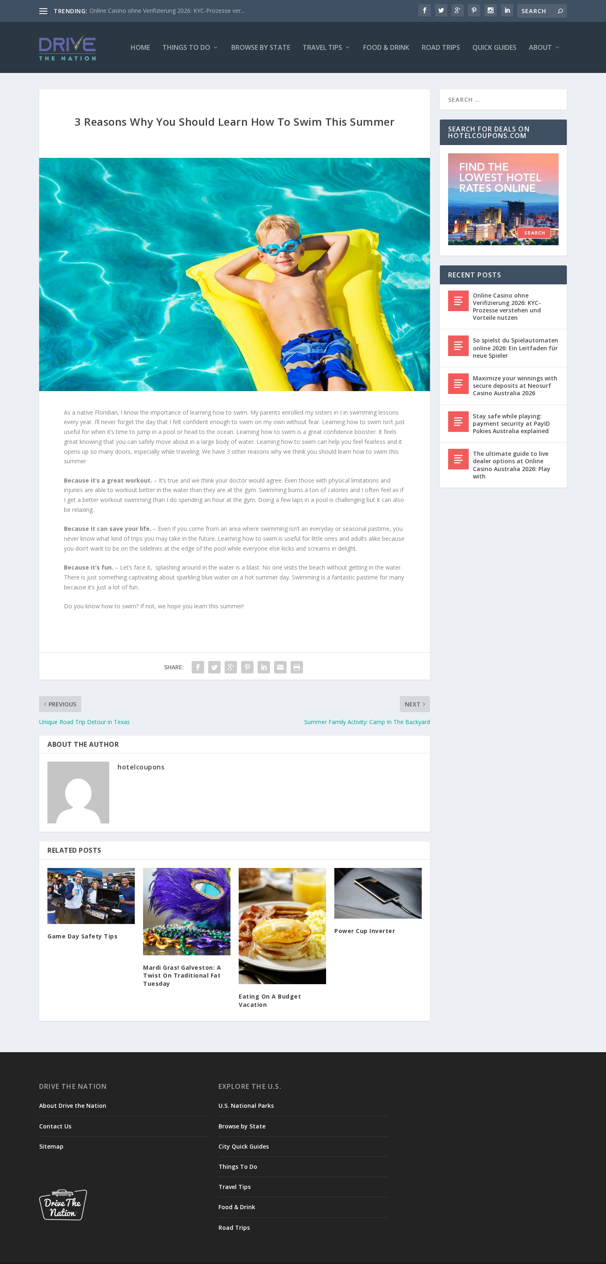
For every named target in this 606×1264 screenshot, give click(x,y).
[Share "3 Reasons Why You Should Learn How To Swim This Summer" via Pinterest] (247, 667)
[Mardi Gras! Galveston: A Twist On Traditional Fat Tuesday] (186, 911)
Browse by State (260, 48)
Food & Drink (386, 48)
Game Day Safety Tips (82, 936)
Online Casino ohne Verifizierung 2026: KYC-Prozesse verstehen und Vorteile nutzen (507, 306)
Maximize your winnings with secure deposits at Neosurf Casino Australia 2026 (515, 385)
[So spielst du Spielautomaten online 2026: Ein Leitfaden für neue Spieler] (458, 345)
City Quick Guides (243, 1146)
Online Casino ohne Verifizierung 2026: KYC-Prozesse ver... (166, 10)
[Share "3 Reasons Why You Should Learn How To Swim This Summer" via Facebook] (198, 667)
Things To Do (186, 48)
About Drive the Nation (72, 1105)
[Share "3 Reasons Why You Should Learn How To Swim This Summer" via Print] (297, 667)
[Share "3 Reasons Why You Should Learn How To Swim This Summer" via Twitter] (214, 667)
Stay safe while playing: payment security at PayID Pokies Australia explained (511, 423)
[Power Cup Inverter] (378, 893)
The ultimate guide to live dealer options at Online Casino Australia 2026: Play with (511, 465)
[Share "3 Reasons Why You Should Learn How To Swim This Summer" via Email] (280, 667)
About (540, 48)
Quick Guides (494, 48)
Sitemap (51, 1146)
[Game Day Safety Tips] (91, 896)
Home (140, 48)
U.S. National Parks (246, 1105)
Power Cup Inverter (364, 931)
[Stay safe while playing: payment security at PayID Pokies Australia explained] (458, 421)
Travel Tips (322, 48)
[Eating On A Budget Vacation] (282, 926)
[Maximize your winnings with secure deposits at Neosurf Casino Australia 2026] (458, 383)
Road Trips (441, 48)
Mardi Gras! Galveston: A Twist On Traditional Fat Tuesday (182, 975)
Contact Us (55, 1126)
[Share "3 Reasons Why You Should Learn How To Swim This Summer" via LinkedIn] (264, 667)
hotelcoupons (140, 767)
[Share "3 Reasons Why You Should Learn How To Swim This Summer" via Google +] (231, 667)
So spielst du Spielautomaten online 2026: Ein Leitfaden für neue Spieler (515, 347)
